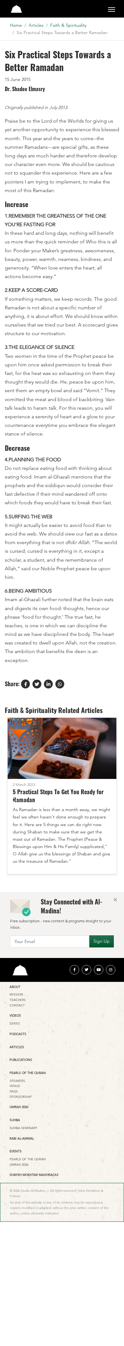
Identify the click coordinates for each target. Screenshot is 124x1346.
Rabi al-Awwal (22, 1138)
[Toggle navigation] (111, 9)
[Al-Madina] (16, 9)
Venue (15, 1086)
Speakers (17, 1081)
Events (16, 1151)
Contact (17, 1005)
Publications (21, 1060)
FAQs (14, 1091)
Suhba (15, 1120)
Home (16, 25)
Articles (36, 25)
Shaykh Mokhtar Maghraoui (34, 1175)
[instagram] (110, 970)
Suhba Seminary (23, 1128)
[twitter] (86, 970)
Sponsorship (21, 1097)
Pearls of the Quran (28, 1073)
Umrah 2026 (19, 1107)
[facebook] (74, 970)
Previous (13, 799)
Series (15, 1023)
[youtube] (98, 970)
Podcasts (18, 1034)
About (15, 987)
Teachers (18, 1000)
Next (111, 799)
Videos (15, 1015)
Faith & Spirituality (68, 25)
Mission (16, 994)
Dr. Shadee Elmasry (25, 89)
